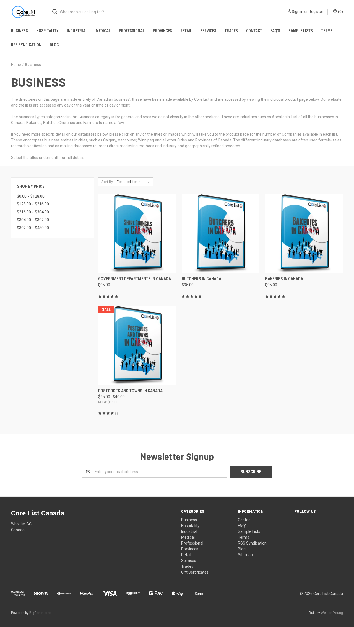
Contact (254, 31)
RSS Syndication (26, 45)
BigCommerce (40, 613)
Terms (327, 31)
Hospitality (47, 31)
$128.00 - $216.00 (33, 204)
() (340, 11)
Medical (103, 31)
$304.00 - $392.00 (33, 219)
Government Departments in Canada (134, 278)
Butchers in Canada (201, 278)
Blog (54, 45)
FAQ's (275, 31)
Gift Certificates (195, 572)
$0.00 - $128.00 (31, 196)
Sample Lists (300, 31)
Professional (132, 31)
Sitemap (245, 555)
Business (19, 31)
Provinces (162, 31)
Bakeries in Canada (284, 278)
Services (208, 31)
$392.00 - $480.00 (33, 227)
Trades (231, 31)
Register (316, 11)
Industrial (77, 31)
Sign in (297, 11)
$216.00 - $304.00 (33, 212)
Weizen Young (332, 613)
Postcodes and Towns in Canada (130, 390)
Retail (186, 31)
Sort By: (107, 182)
